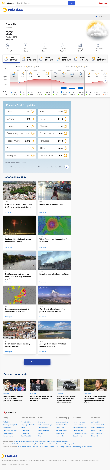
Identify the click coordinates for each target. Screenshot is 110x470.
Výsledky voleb (7, 427)
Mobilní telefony (21, 447)
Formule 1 (41, 433)
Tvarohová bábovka (61, 430)
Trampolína (31, 444)
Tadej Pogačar (25, 430)
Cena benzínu (47, 441)
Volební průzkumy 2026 (10, 425)
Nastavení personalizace (90, 460)
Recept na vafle (60, 433)
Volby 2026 (6, 422)
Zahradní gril (67, 444)
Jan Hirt (23, 427)
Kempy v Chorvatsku (79, 422)
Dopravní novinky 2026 (97, 427)
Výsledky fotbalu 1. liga (45, 425)
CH (39, 167)
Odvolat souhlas (74, 460)
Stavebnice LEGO (32, 447)
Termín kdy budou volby (10, 430)
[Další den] (105, 81)
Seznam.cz (103, 3)
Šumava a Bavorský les (80, 427)
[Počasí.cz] (13, 10)
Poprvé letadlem (78, 425)
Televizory (68, 447)
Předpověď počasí (26, 441)
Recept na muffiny (61, 425)
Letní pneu (53, 447)
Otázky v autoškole (96, 433)
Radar (65, 460)
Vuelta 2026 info (26, 422)
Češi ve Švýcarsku (78, 430)
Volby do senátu (8, 433)
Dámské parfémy (44, 447)
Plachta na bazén (21, 444)
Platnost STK (94, 436)
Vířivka (74, 444)
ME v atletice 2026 (43, 430)
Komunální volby (8, 436)
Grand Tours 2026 (26, 436)
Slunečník (38, 444)
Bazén (14, 444)
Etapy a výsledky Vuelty (28, 425)
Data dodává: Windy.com (53, 460)
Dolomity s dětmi (78, 436)
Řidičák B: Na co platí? (97, 430)
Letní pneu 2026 (95, 422)
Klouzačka (45, 444)
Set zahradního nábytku (56, 444)
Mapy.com (17, 441)
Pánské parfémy (87, 447)
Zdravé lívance (60, 427)
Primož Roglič (25, 433)
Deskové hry (60, 447)
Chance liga (41, 422)
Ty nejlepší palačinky (62, 422)
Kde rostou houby (37, 441)
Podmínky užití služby (24, 460)
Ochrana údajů (39, 460)
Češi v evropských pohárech (60, 441)
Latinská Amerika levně (80, 433)
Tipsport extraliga (43, 427)
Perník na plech (60, 436)
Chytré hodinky (76, 447)
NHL (39, 436)
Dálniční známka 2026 (97, 425)
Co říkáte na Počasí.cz (8, 460)
